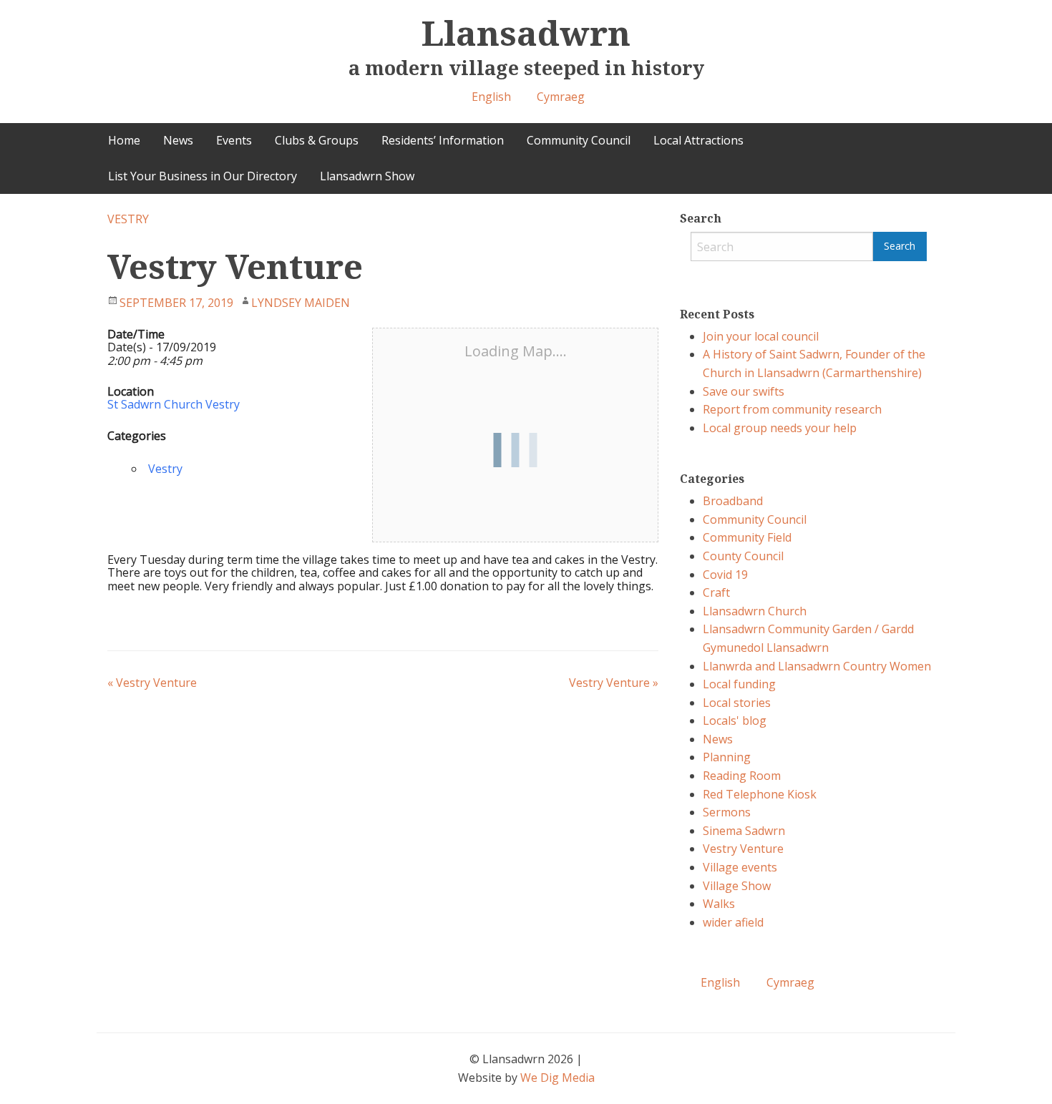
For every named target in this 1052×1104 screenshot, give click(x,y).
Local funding (739, 684)
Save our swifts (743, 391)
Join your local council (761, 336)
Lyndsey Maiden (300, 303)
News (178, 140)
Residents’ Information (442, 140)
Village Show (737, 886)
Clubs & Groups (317, 140)
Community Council (578, 140)
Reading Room (742, 775)
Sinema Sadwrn (744, 831)
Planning (727, 757)
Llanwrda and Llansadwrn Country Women (817, 666)
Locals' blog (734, 720)
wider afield (733, 922)
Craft (716, 592)
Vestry (128, 219)
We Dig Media (557, 1077)
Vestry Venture (152, 682)
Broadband (733, 501)
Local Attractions (698, 140)
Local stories (737, 702)
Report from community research (792, 409)
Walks (719, 904)
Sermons (727, 812)
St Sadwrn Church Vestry (173, 404)
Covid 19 (725, 574)
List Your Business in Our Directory (202, 176)
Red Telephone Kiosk (760, 794)
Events (234, 140)
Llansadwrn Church (755, 611)
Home (124, 140)
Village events (740, 867)
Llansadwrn (526, 32)
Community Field (747, 537)
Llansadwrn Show (367, 176)
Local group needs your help (780, 428)
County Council (743, 556)
